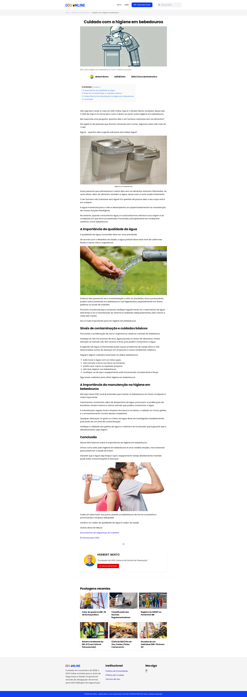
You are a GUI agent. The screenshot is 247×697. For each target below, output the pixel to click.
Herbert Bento (102, 76)
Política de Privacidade (116, 671)
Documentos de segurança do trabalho (99, 532)
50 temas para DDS (89, 537)
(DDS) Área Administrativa (144, 76)
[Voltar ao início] (75, 5)
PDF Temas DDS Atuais (142, 5)
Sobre (126, 5)
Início (119, 5)
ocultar (96, 87)
